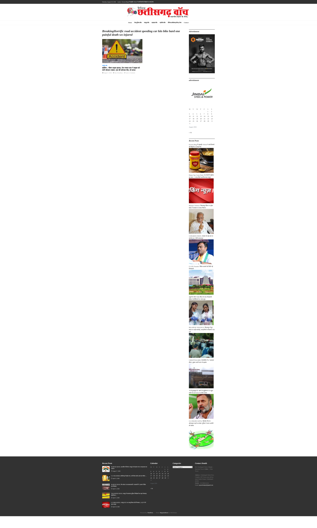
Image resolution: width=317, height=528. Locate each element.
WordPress (150, 512)
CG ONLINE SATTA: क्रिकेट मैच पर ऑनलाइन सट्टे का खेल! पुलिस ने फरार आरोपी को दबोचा (201, 423)
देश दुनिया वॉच (138, 22)
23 (212, 119)
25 (193, 121)
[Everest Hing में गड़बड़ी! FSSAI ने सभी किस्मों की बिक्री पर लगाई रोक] (202, 160)
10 (189, 116)
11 (193, 116)
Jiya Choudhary (119, 72)
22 (208, 119)
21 (204, 119)
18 (193, 119)
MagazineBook (164, 512)
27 (201, 121)
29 (208, 121)
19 (197, 119)
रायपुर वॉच (146, 22)
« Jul (190, 132)
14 (204, 116)
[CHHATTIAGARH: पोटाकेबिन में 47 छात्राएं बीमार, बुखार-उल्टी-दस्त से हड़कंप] (202, 376)
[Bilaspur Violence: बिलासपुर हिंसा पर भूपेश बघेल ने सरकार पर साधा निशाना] (202, 221)
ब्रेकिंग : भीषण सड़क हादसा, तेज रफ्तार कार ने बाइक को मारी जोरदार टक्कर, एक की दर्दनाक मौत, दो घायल (121, 69)
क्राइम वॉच (154, 22)
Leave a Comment (130, 72)
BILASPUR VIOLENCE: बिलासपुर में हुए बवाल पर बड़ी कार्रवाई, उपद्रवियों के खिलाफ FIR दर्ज (202, 330)
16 (212, 116)
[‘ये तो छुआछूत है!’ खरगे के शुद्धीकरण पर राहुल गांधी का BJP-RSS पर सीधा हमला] (202, 406)
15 (208, 116)
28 (204, 121)
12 (197, 116)
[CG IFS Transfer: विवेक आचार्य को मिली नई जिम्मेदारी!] (202, 282)
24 (189, 121)
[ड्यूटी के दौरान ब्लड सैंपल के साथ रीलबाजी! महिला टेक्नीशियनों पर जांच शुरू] (202, 312)
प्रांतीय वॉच (162, 22)
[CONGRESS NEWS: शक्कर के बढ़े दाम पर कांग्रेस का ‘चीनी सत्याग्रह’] (202, 251)
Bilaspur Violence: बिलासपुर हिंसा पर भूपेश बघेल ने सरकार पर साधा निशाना (139, 2)
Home (130, 22)
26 (197, 121)
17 (189, 119)
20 (201, 119)
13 (201, 116)
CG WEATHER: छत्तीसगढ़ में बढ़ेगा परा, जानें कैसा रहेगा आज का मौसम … (129, 476)
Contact (186, 22)
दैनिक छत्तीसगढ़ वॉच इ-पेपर (174, 22)
